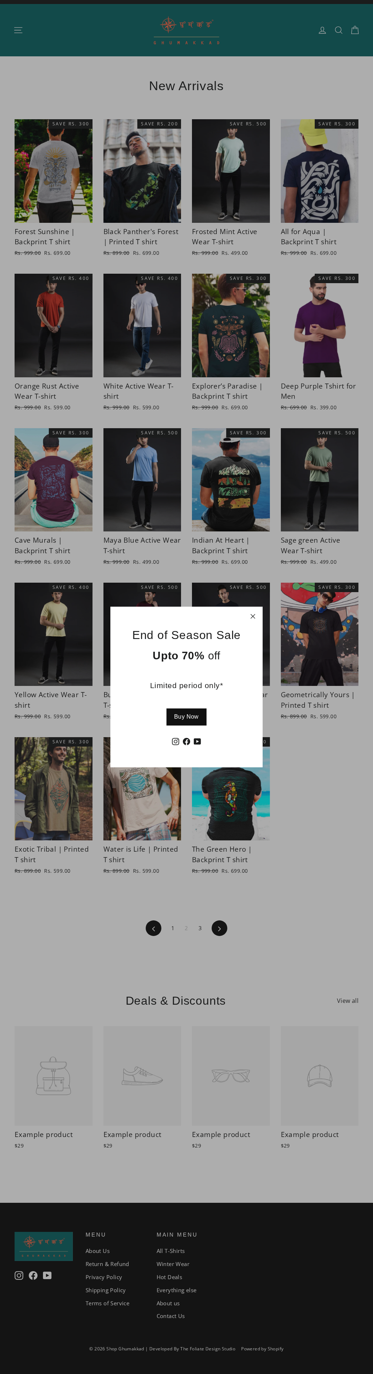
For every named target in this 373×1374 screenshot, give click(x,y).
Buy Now (186, 717)
